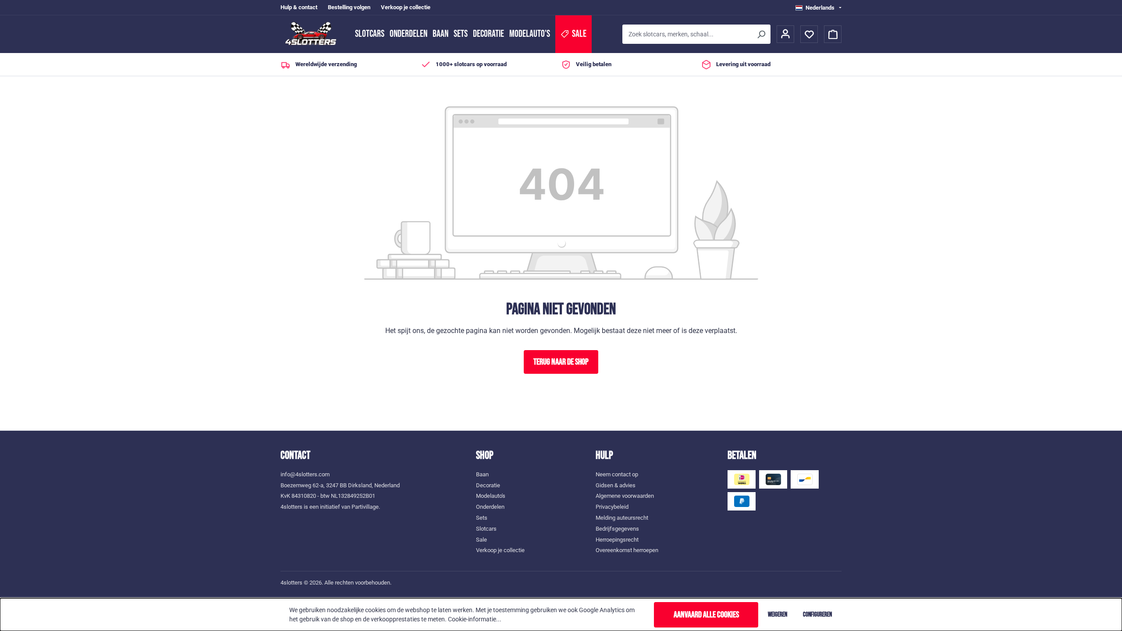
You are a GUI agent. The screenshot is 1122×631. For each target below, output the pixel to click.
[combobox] (687, 34)
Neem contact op (617, 474)
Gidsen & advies (616, 485)
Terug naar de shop (561, 362)
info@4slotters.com (305, 474)
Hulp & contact (298, 7)
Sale (481, 539)
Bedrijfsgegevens (617, 528)
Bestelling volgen (349, 7)
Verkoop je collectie (405, 7)
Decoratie (488, 34)
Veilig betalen (593, 64)
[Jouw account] (785, 34)
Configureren (817, 614)
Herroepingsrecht (617, 539)
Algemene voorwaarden (625, 496)
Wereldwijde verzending (326, 64)
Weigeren (777, 614)
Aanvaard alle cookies (706, 615)
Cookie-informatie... (474, 619)
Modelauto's (529, 34)
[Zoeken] (760, 34)
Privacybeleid (612, 506)
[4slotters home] (313, 34)
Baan (440, 34)
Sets (461, 34)
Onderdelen (408, 34)
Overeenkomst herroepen (627, 550)
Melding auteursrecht (622, 517)
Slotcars (369, 34)
